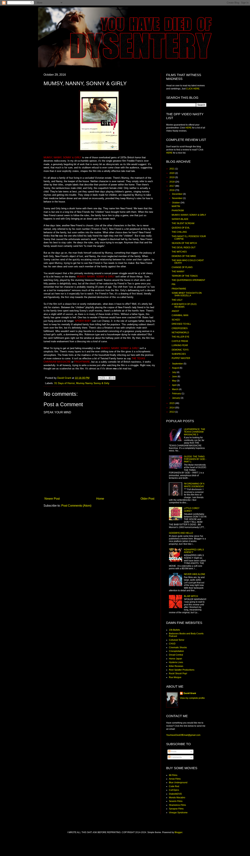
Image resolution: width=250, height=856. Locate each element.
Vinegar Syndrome (178, 812)
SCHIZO (176, 319)
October (176, 202)
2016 (172, 190)
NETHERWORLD (180, 332)
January (176, 398)
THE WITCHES (179, 251)
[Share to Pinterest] (113, 378)
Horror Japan (175, 658)
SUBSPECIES (179, 354)
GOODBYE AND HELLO (181, 533)
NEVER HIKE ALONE (194, 574)
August (176, 368)
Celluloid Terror (176, 640)
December (177, 194)
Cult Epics (174, 790)
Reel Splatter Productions (181, 670)
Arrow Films (175, 779)
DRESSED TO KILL (181, 324)
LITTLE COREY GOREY (191, 509)
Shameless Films (177, 805)
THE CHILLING (179, 232)
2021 (172, 168)
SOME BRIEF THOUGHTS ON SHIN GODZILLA (187, 294)
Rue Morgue (175, 677)
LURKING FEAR (180, 345)
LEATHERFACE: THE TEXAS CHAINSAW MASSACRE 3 (194, 432)
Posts (173, 751)
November (177, 198)
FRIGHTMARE (179, 288)
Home (100, 498)
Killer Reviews (176, 666)
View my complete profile (192, 698)
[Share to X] (107, 378)
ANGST (175, 311)
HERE (188, 127)
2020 (172, 173)
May (174, 380)
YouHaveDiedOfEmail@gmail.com (183, 735)
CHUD (172, 643)
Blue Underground (178, 782)
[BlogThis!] (103, 378)
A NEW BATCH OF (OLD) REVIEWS (184, 305)
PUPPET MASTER (181, 358)
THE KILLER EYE (180, 336)
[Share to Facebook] (110, 378)
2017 (172, 186)
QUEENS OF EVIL (181, 227)
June (175, 376)
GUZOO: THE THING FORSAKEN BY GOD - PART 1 (195, 459)
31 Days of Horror (64, 383)
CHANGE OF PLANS (182, 267)
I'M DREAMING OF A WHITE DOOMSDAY (194, 485)
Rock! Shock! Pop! (178, 673)
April (174, 385)
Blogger (178, 832)
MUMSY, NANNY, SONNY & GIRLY (189, 215)
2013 (172, 412)
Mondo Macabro (177, 797)
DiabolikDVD (175, 794)
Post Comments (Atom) (76, 505)
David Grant (190, 693)
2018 (172, 181)
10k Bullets (174, 630)
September (178, 363)
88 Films (173, 775)
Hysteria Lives (176, 662)
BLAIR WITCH (191, 596)
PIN (173, 284)
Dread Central (176, 655)
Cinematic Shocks (178, 647)
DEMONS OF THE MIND (184, 256)
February (177, 393)
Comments (176, 757)
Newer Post (52, 498)
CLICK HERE (192, 88)
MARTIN (176, 206)
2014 (172, 407)
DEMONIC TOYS (180, 349)
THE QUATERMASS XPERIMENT (188, 280)
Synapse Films (176, 808)
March (175, 389)
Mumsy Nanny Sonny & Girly (92, 383)
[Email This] (100, 378)
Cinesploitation (176, 651)
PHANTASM (178, 210)
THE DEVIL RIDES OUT (183, 247)
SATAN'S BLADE (180, 219)
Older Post (147, 498)
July (174, 372)
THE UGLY (177, 300)
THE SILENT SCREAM (183, 223)
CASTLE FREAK (180, 341)
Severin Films (175, 801)
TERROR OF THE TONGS (185, 276)
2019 (172, 177)
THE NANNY (178, 271)
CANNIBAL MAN (180, 315)
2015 (172, 403)
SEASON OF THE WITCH (184, 243)
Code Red (174, 786)
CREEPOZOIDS (180, 328)
